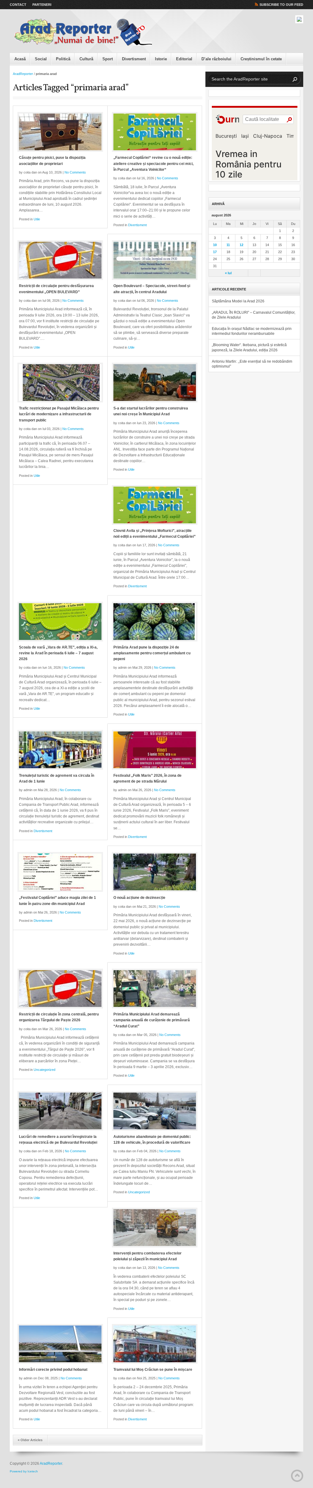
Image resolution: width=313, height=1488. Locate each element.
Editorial (184, 59)
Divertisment (134, 59)
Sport (107, 59)
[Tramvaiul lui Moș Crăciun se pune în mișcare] (154, 1344)
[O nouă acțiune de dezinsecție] (154, 872)
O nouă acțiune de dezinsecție (139, 897)
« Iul (228, 273)
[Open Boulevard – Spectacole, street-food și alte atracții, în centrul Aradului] (154, 260)
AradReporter (23, 74)
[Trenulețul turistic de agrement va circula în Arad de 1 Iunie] (60, 750)
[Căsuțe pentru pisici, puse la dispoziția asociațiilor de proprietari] (60, 132)
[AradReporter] (83, 32)
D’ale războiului (216, 59)
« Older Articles (30, 1440)
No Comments (75, 172)
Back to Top (297, 1476)
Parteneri (41, 4)
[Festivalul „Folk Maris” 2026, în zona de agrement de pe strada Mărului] (154, 750)
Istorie (161, 59)
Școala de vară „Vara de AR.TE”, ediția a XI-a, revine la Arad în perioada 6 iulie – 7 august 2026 (58, 653)
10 (215, 245)
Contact (18, 4)
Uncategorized (44, 1069)
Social (41, 59)
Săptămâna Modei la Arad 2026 (238, 301)
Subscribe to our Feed (281, 4)
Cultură (86, 59)
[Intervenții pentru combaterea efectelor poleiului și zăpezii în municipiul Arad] (154, 1227)
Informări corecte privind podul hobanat (53, 1369)
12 (241, 245)
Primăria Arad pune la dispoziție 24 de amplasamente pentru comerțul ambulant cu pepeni (151, 653)
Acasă (20, 59)
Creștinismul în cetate (261, 59)
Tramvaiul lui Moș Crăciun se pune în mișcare (152, 1369)
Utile (37, 219)
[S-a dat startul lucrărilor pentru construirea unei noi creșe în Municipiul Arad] (154, 382)
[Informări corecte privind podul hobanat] (60, 1344)
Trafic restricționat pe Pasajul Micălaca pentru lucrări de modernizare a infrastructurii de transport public (59, 414)
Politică (63, 59)
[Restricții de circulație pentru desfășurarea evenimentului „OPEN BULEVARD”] (60, 260)
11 (228, 245)
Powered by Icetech (24, 1471)
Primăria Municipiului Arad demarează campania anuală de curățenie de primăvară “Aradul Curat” (151, 1020)
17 (215, 252)
